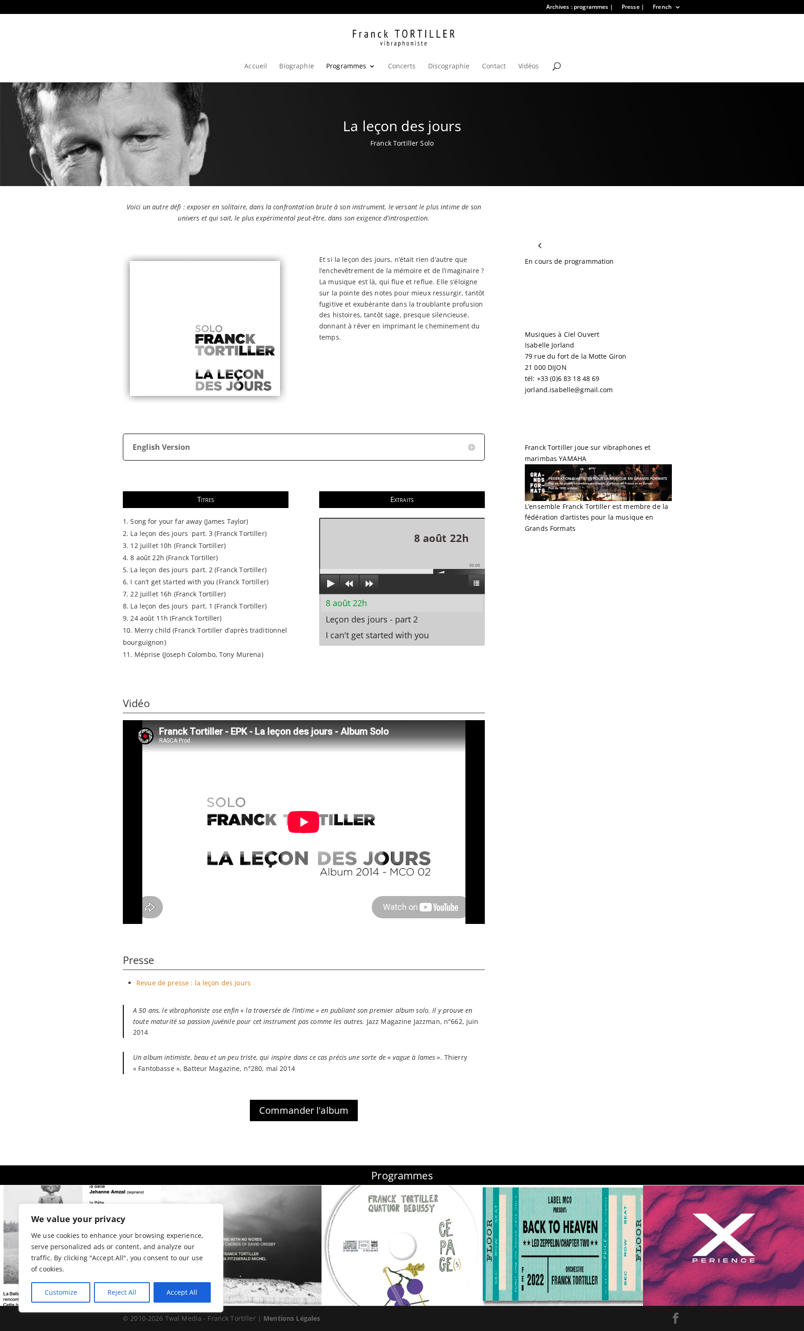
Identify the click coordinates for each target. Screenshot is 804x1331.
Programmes (346, 66)
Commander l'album (303, 1110)
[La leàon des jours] (205, 402)
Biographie (296, 66)
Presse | (633, 7)
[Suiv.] (657, 245)
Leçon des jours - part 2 (372, 619)
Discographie (449, 66)
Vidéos (528, 66)
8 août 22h (346, 603)
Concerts (402, 66)
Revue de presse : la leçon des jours (193, 982)
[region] (121, 1258)
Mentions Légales (291, 1318)
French (662, 7)
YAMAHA (572, 458)
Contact (494, 66)
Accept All (182, 1292)
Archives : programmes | (579, 7)
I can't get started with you (377, 635)
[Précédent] (539, 245)
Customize (61, 1292)
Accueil (255, 66)
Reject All (121, 1292)
